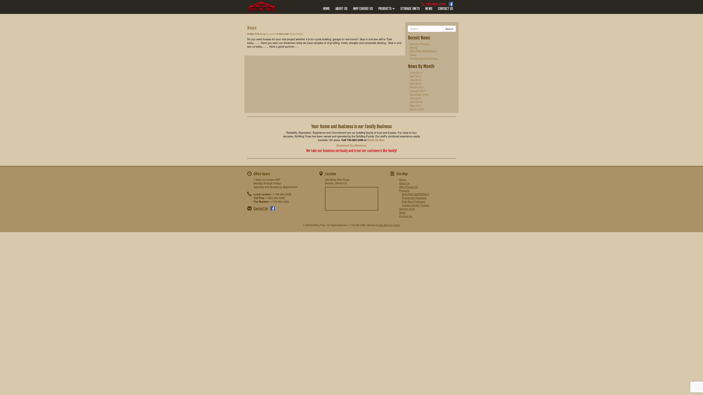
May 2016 (415, 105)
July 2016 (415, 98)
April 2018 (415, 83)
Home (326, 9)
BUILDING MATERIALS (423, 51)
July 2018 (415, 80)
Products (385, 9)
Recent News (296, 33)
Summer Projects (420, 44)
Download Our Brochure (351, 145)
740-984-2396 (435, 4)
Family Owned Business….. (426, 58)
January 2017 (418, 91)
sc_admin (271, 33)
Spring (413, 47)
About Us (341, 9)
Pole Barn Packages (413, 201)
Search (449, 29)
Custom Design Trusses (415, 205)
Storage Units (410, 9)
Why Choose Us (363, 9)
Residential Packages (414, 198)
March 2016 (417, 109)
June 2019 (416, 72)
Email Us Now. (376, 140)
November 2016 (419, 94)
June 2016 (416, 102)
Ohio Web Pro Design (389, 225)
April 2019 (415, 76)
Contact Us (445, 9)
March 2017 (417, 87)
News (428, 9)
